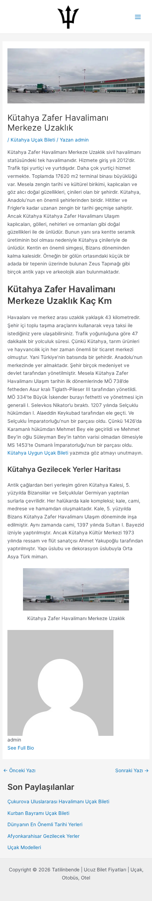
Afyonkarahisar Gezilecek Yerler (43, 836)
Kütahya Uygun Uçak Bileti (37, 453)
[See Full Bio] (37, 748)
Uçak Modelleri (24, 847)
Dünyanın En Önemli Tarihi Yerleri (44, 824)
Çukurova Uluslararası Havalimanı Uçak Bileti (58, 801)
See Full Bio (20, 748)
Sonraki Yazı (132, 770)
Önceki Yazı (19, 770)
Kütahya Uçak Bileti (33, 140)
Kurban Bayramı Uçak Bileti (38, 813)
